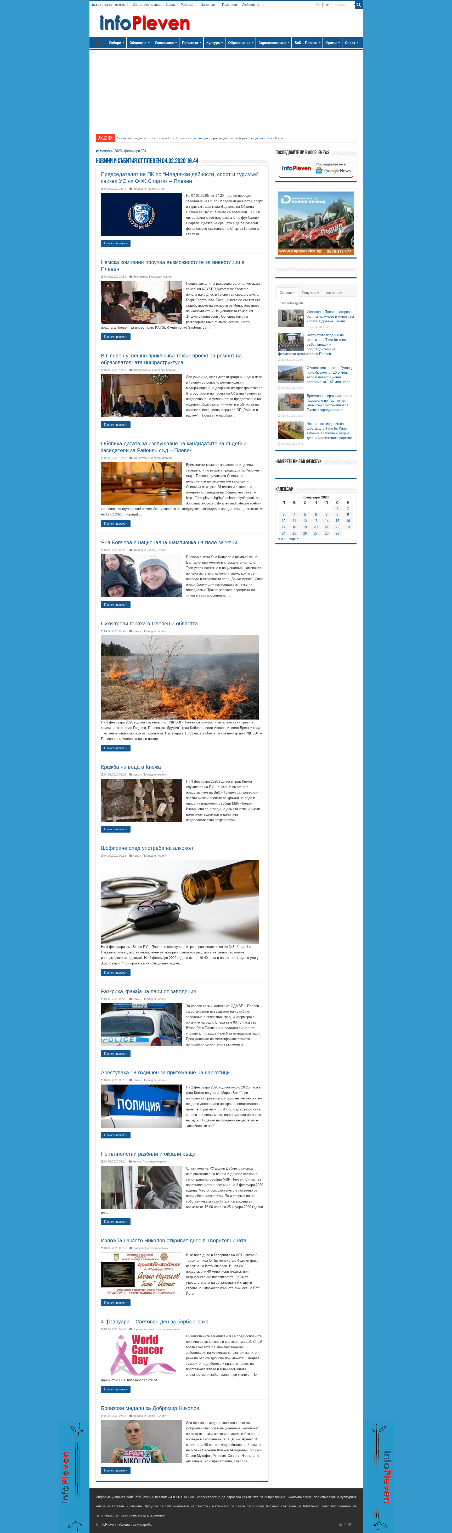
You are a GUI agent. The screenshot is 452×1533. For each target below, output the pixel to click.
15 (337, 521)
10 (283, 521)
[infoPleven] (143, 21)
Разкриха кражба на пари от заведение (148, 991)
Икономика (164, 43)
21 (327, 527)
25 (294, 533)
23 (348, 527)
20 (316, 527)
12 (305, 521)
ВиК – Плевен (306, 43)
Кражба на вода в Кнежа (131, 767)
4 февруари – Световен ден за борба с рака (154, 1321)
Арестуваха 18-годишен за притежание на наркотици (165, 1072)
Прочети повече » (115, 243)
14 (327, 521)
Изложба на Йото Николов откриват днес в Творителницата (173, 1240)
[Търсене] (359, 5)
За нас (171, 5)
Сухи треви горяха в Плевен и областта (149, 623)
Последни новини (144, 188)
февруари (132, 151)
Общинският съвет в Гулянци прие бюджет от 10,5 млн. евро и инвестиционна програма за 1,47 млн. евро (194, 138)
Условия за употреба (134, 1524)
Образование (239, 43)
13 (316, 521)
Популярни (310, 293)
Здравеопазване (272, 43)
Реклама (187, 5)
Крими (331, 43)
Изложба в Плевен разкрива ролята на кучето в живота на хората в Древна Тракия (330, 316)
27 (316, 533)
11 (294, 521)
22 (337, 527)
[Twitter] (327, 5)
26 (305, 533)
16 (348, 521)
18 (294, 527)
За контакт (209, 5)
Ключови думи (291, 303)
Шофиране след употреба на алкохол (147, 848)
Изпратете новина (147, 5)
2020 (118, 151)
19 (305, 527)
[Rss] (318, 5)
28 (327, 533)
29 (337, 533)
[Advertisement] (226, 89)
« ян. (282, 539)
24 (283, 533)
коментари (334, 293)
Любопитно (250, 5)
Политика (190, 43)
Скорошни (287, 293)
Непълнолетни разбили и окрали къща (148, 1154)
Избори (115, 43)
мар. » (294, 539)
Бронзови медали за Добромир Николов (150, 1408)
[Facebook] (322, 5)
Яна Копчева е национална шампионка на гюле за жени (169, 542)
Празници (229, 5)
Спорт (350, 43)
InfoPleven (107, 1524)
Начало (99, 42)
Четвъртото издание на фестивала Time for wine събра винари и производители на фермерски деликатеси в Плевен (312, 344)
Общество (137, 43)
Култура (213, 43)
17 (283, 527)
